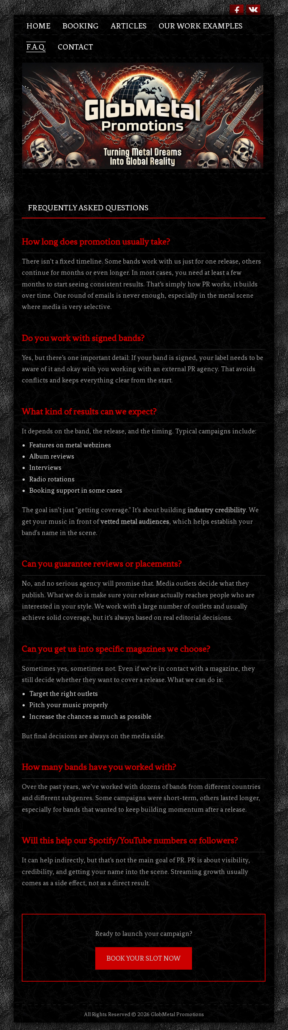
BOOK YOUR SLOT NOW (143, 958)
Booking (80, 25)
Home (38, 25)
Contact (75, 46)
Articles (129, 25)
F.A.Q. (36, 46)
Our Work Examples (201, 25)
